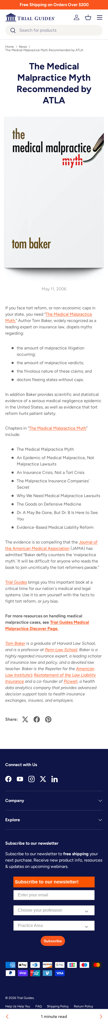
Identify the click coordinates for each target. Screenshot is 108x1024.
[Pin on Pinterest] (48, 719)
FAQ (38, 1006)
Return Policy (83, 1006)
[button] (88, 17)
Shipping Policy (58, 1006)
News (23, 46)
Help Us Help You (17, 1006)
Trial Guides (16, 582)
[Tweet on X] (25, 719)
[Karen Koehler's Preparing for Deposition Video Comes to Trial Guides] (101, 1016)
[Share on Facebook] (36, 719)
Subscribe (53, 941)
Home (9, 46)
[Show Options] (86, 910)
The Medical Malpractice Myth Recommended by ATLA (44, 50)
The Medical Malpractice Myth (57, 428)
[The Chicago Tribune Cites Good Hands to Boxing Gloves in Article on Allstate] (7, 1016)
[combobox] (54, 30)
